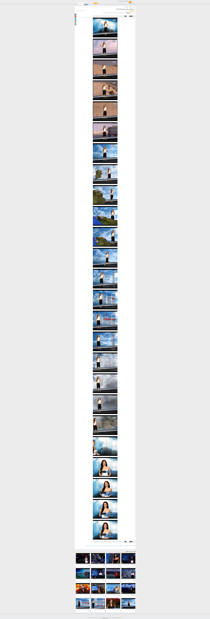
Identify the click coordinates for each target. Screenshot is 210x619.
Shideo (119, 617)
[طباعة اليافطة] (75, 20)
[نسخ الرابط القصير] (75, 24)
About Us (88, 617)
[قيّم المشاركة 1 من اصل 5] (134, 10)
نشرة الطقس (96, 545)
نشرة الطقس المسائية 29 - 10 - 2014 (99, 609)
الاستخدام (95, 617)
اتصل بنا (100, 617)
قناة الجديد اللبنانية (106, 545)
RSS (122, 617)
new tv (116, 545)
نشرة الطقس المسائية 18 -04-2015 (130, 609)
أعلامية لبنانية (86, 545)
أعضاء (102, 617)
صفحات (105, 617)
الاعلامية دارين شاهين (91, 545)
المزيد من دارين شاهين (130, 551)
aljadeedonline (121, 545)
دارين (124, 545)
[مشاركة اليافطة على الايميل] (75, 22)
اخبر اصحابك (91, 617)
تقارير (118, 545)
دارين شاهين (102, 545)
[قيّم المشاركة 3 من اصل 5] (132, 10)
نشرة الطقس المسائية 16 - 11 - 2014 (114, 609)
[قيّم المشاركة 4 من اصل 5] (131, 10)
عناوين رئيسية (113, 545)
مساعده (98, 617)
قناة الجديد (110, 545)
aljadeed (126, 545)
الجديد (128, 545)
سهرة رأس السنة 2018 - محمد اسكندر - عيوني (83, 594)
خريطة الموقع (116, 617)
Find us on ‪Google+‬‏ (111, 617)
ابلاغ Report (95, 541)
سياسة (132, 545)
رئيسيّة (107, 617)
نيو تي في (99, 545)
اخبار (130, 545)
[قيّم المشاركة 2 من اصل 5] (133, 10)
